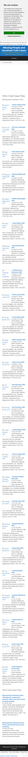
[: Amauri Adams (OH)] (6, 111)
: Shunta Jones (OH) (18, 294)
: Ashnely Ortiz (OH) (18, 501)
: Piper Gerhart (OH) (17, 151)
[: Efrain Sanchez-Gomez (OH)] (6, 673)
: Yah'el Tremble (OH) (18, 454)
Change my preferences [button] (14, 36)
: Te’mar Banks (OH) (17, 317)
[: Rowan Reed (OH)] (6, 555)
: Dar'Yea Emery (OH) (18, 407)
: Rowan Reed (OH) (17, 548)
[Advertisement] (14, 81)
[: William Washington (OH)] (6, 205)
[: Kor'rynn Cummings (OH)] (6, 134)
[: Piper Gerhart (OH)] (6, 158)
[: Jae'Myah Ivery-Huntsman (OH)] (6, 277)
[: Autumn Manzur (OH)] (6, 626)
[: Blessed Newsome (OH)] (6, 252)
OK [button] (14, 33)
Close (24, 44)
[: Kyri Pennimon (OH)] (6, 391)
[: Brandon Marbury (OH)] (6, 530)
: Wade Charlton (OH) (18, 339)
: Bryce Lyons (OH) (17, 644)
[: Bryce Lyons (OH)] (6, 651)
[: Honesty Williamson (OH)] (6, 602)
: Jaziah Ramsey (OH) (18, 429)
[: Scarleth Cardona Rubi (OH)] (6, 483)
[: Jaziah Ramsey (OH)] (6, 436)
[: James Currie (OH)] (6, 369)
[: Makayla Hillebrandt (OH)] (6, 181)
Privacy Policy (24, 752)
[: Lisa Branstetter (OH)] (6, 577)
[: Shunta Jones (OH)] (6, 301)
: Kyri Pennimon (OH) (18, 384)
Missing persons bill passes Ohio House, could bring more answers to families (13, 725)
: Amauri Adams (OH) (18, 105)
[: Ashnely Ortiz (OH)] (6, 508)
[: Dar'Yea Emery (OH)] (6, 414)
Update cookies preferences (9, 756)
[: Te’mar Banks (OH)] (6, 324)
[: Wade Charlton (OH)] (6, 346)
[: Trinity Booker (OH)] (6, 230)
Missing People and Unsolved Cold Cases (14, 49)
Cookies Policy (4, 752)
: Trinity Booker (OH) (18, 223)
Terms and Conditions (14, 752)
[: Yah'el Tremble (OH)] (6, 461)
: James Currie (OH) (17, 362)
